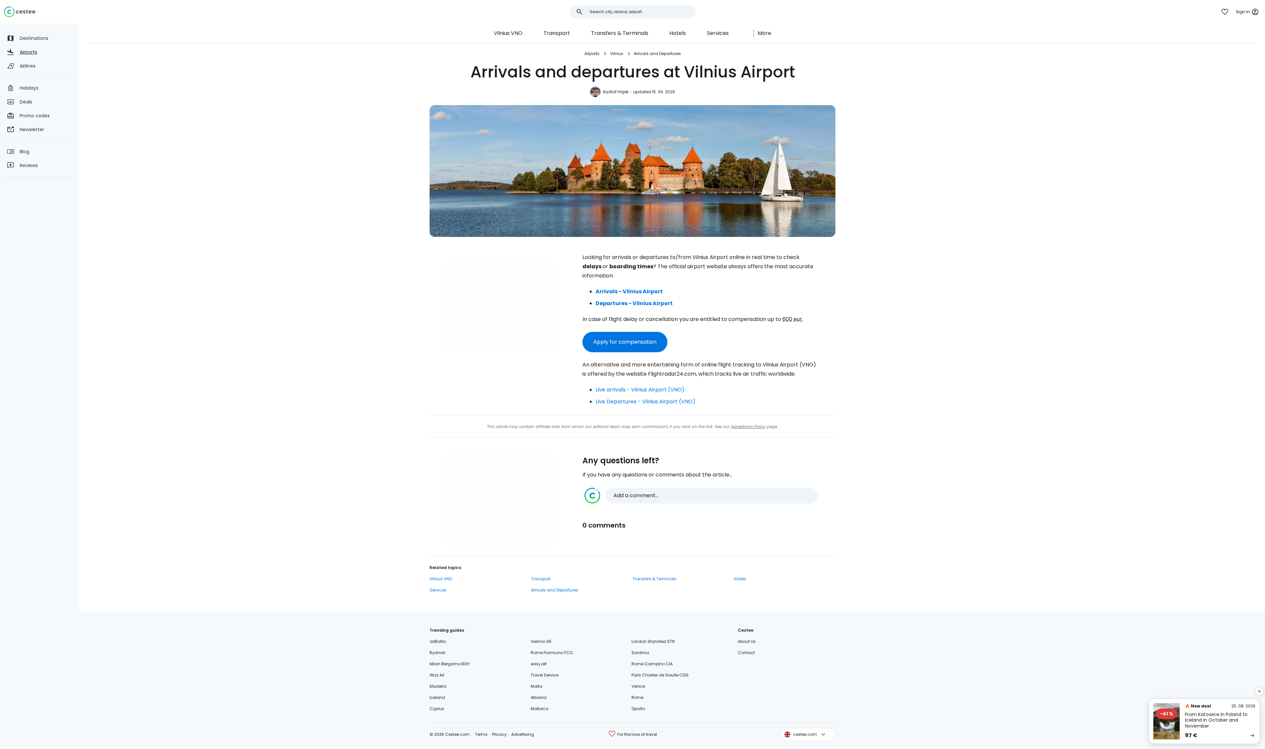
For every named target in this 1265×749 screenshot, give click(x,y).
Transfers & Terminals (619, 33)
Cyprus (437, 708)
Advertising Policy (748, 426)
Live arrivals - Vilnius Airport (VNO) (640, 389)
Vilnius (616, 53)
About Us (747, 641)
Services (718, 33)
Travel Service (544, 675)
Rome (637, 697)
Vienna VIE (541, 641)
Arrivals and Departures (657, 53)
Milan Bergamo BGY (450, 664)
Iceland (437, 697)
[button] (701, 495)
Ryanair (437, 652)
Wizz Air (437, 675)
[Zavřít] (1259, 691)
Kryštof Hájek (616, 92)
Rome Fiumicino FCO (552, 652)
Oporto (638, 708)
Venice (638, 686)
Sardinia (640, 652)
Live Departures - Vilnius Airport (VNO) (645, 401)
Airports (592, 53)
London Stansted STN (653, 641)
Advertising (522, 734)
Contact (746, 652)
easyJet (539, 664)
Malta (536, 686)
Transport (557, 33)
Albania (539, 697)
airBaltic (438, 641)
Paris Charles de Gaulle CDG (660, 675)
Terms (481, 734)
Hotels (677, 33)
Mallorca (539, 708)
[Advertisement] (500, 307)
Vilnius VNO (508, 33)
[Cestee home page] (19, 12)
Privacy (499, 734)
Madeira (438, 686)
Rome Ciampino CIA (652, 664)
